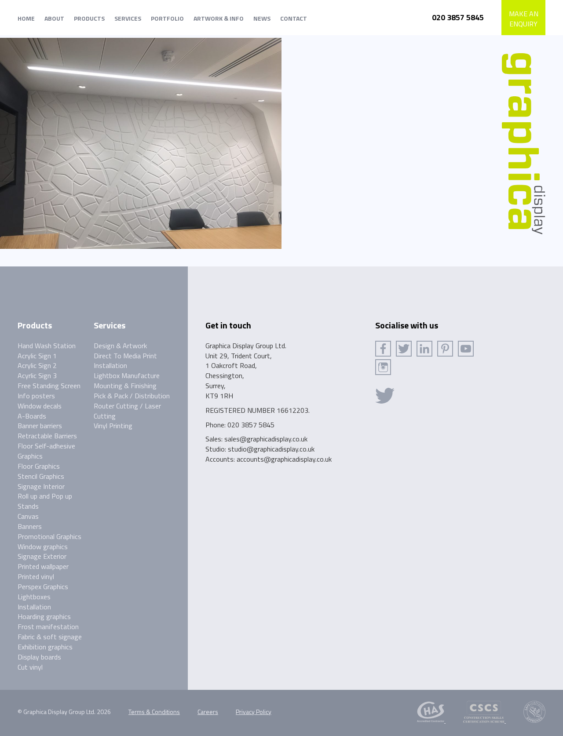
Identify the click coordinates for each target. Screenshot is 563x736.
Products (89, 18)
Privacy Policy (253, 711)
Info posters (36, 395)
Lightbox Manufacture (127, 375)
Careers (207, 711)
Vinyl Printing (113, 425)
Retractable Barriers (47, 435)
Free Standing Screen (49, 385)
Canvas (28, 516)
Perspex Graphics (43, 586)
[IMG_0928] (141, 142)
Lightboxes (34, 596)
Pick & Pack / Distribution (132, 395)
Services (127, 18)
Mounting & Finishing (125, 385)
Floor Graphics (39, 466)
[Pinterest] (445, 349)
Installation (34, 606)
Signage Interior (41, 486)
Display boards (39, 657)
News (262, 18)
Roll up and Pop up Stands (45, 501)
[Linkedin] (424, 349)
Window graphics (43, 546)
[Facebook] (383, 349)
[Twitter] (404, 349)
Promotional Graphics (49, 536)
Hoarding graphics (44, 616)
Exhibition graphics (45, 646)
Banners (30, 526)
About (54, 18)
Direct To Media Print (125, 355)
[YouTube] (466, 349)
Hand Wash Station (47, 345)
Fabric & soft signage (50, 636)
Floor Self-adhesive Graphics (46, 451)
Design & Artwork (120, 345)
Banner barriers (40, 425)
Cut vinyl (30, 667)
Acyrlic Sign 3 (37, 375)
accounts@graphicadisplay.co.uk (284, 459)
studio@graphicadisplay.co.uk (271, 449)
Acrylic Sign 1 (37, 355)
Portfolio (167, 18)
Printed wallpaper (43, 566)
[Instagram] (383, 367)
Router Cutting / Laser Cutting (127, 411)
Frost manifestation (48, 626)
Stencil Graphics (41, 476)
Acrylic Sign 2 (37, 365)
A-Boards (32, 416)
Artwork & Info (219, 18)
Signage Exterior (42, 556)
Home (26, 18)
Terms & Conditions (154, 711)
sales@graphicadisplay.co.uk (265, 439)
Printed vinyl (36, 576)
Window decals (40, 406)
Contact (293, 18)
